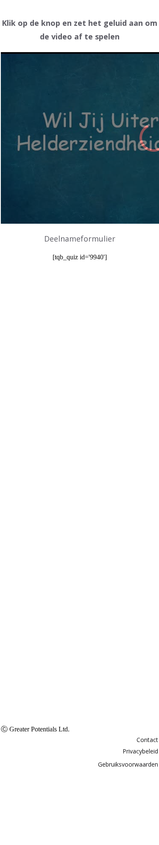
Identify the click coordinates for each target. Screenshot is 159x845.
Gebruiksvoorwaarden (128, 764)
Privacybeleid (140, 751)
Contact (147, 740)
